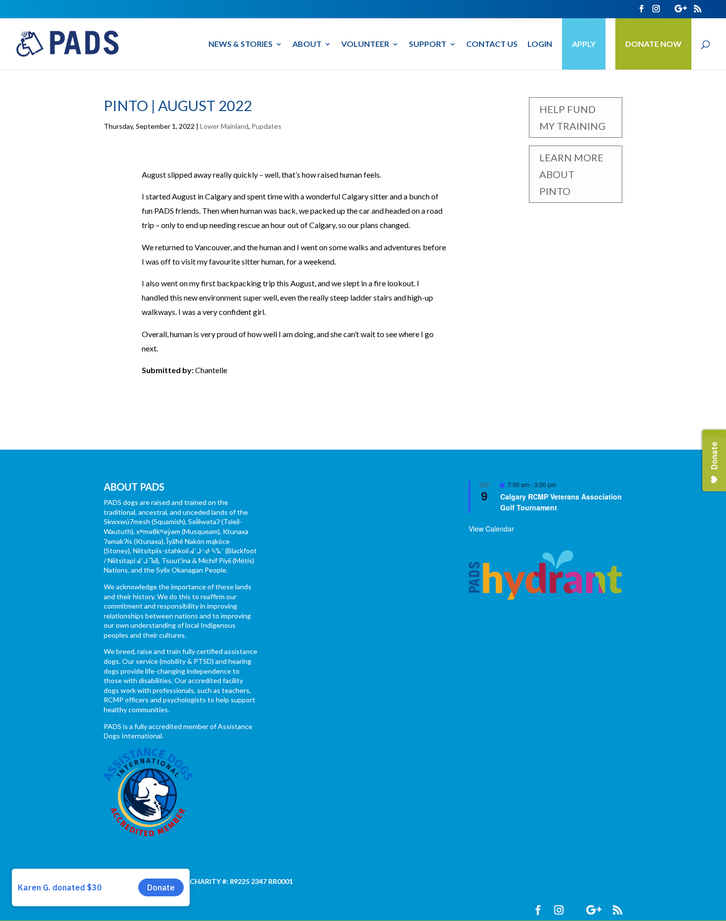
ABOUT (307, 44)
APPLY (584, 43)
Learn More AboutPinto (571, 174)
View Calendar (491, 529)
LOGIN (539, 44)
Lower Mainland (224, 126)
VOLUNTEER (365, 44)
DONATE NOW (653, 43)
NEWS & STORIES (240, 44)
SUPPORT (427, 44)
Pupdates (266, 126)
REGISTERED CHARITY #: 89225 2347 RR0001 (219, 881)
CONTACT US (492, 44)
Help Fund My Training (572, 117)
